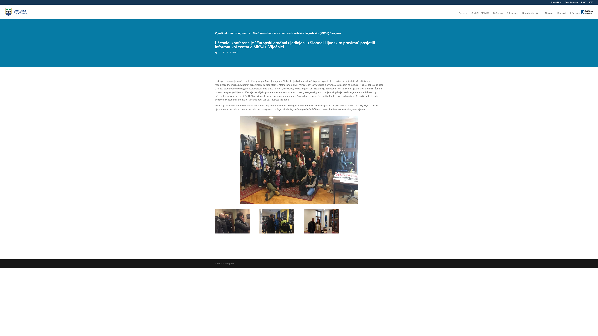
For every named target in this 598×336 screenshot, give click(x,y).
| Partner (575, 13)
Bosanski (555, 2)
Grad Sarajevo (571, 2)
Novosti (549, 13)
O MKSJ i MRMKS (480, 13)
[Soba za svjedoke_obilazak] (232, 233)
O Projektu (512, 13)
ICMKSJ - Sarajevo (224, 263)
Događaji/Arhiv (530, 13)
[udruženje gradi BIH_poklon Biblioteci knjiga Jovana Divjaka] (321, 233)
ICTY (591, 2)
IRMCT (583, 2)
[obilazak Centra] (276, 233)
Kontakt (561, 13)
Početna (463, 13)
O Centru (498, 13)
